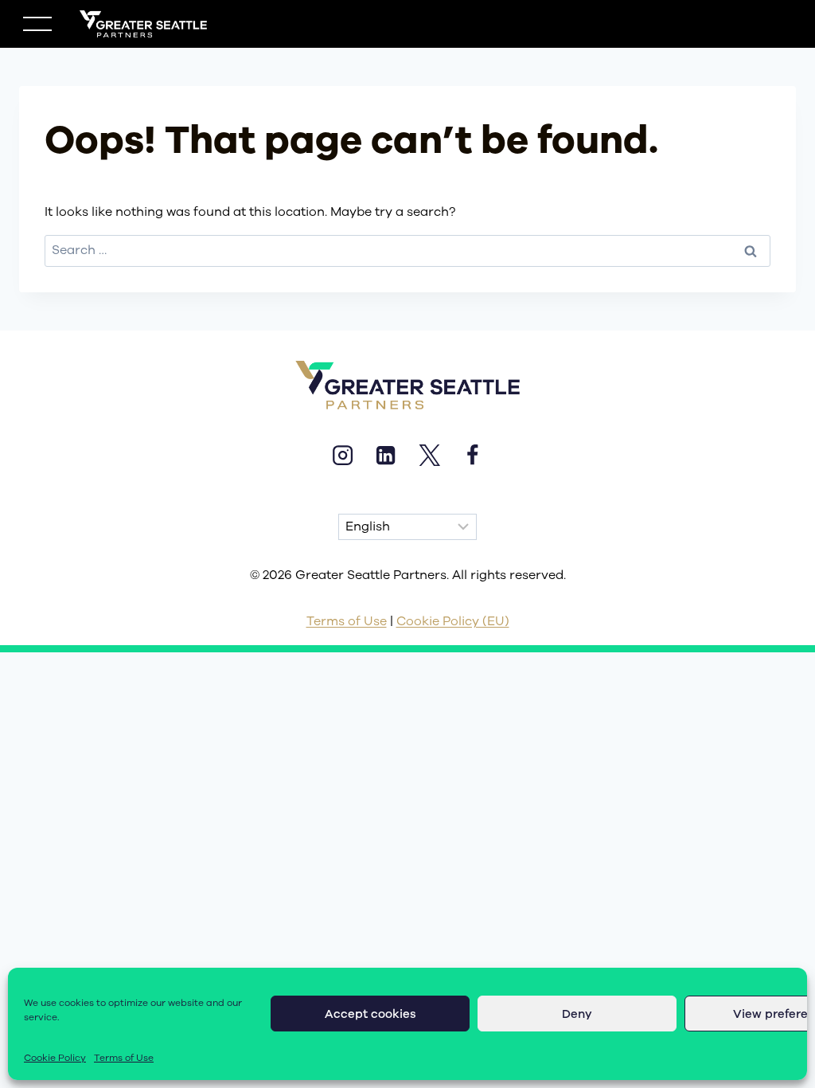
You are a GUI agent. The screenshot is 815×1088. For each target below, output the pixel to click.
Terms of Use (124, 1057)
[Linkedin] (386, 454)
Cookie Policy (55, 1057)
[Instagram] (342, 454)
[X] (429, 454)
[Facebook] (471, 454)
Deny (577, 1014)
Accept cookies (370, 1014)
